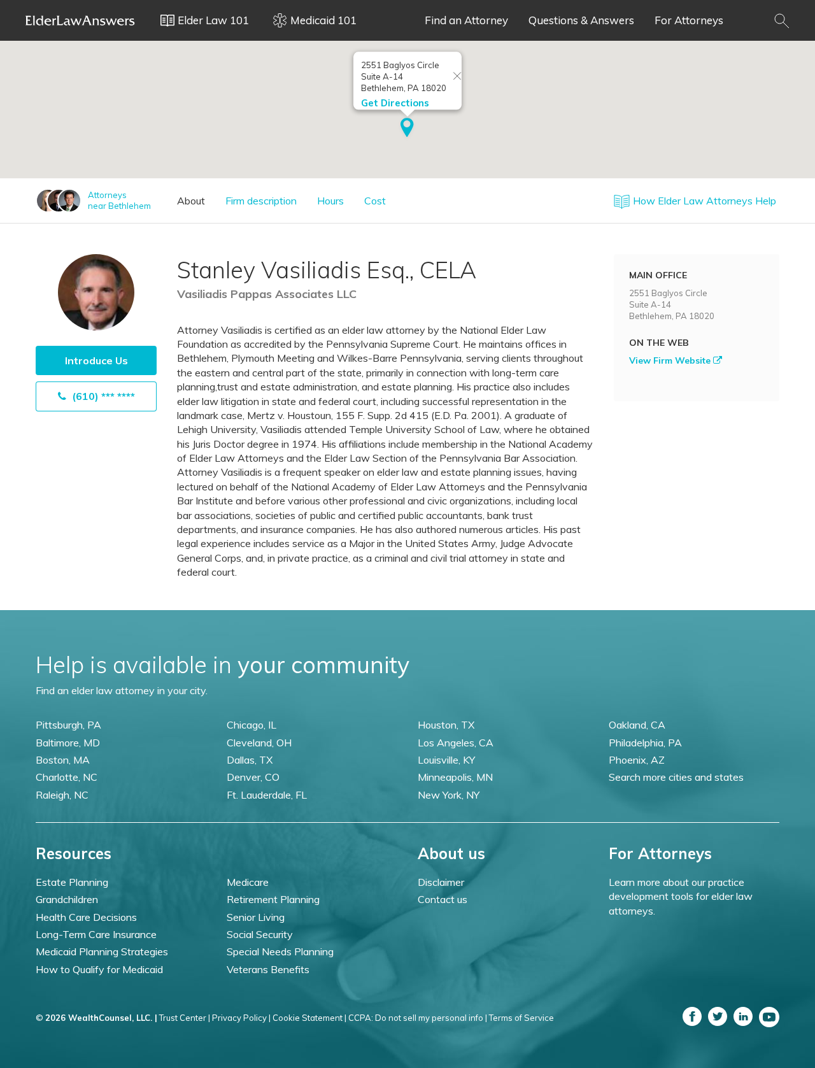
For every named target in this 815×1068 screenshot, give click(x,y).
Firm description (261, 200)
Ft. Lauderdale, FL (267, 794)
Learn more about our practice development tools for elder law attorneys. (681, 896)
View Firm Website (671, 360)
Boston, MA (63, 759)
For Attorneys (689, 20)
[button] (407, 129)
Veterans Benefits (268, 969)
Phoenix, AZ (637, 759)
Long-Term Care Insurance (96, 934)
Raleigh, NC (62, 794)
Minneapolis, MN (455, 777)
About (191, 200)
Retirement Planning (273, 899)
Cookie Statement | (309, 1018)
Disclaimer (441, 882)
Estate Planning (72, 882)
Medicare (248, 882)
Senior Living (256, 917)
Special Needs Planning (280, 951)
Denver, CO (253, 777)
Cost (375, 200)
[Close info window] (457, 76)
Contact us (442, 899)
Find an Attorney (466, 20)
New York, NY (448, 794)
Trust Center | (184, 1018)
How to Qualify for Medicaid (99, 969)
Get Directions (395, 103)
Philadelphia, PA (645, 742)
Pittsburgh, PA (68, 724)
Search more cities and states (676, 777)
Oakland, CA (637, 724)
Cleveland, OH (259, 742)
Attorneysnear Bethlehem (119, 200)
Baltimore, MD (68, 742)
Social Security (260, 934)
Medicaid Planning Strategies (102, 951)
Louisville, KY (446, 759)
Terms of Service (521, 1018)
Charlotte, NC (66, 777)
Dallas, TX (250, 759)
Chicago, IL (251, 724)
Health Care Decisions (86, 917)
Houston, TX (446, 724)
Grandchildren (67, 899)
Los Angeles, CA (455, 742)
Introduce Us (96, 360)
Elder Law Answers (80, 20)
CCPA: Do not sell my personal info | (417, 1018)
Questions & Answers (581, 20)
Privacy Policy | (241, 1018)
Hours (330, 200)
